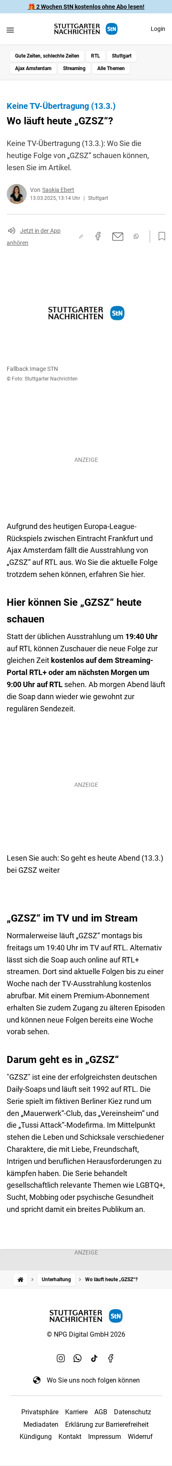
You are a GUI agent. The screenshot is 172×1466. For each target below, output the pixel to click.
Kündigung (36, 1437)
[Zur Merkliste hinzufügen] (159, 236)
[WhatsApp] (77, 1358)
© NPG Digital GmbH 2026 (86, 1334)
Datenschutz (132, 1412)
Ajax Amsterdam (33, 68)
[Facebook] (111, 1358)
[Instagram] (61, 1358)
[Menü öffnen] (10, 30)
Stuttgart (122, 56)
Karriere (76, 1412)
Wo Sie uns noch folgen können (93, 1380)
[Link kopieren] (81, 236)
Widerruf (140, 1437)
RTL (95, 56)
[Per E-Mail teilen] (118, 236)
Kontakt (69, 1437)
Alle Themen (111, 68)
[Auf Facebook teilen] (98, 236)
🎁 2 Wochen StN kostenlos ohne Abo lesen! (86, 6)
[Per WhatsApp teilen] (136, 236)
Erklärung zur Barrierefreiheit (107, 1424)
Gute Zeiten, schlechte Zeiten (47, 56)
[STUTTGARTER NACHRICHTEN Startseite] (86, 29)
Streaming (74, 68)
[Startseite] (20, 1280)
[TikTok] (94, 1358)
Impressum (104, 1437)
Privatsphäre (39, 1412)
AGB (100, 1412)
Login (158, 28)
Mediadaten (40, 1424)
